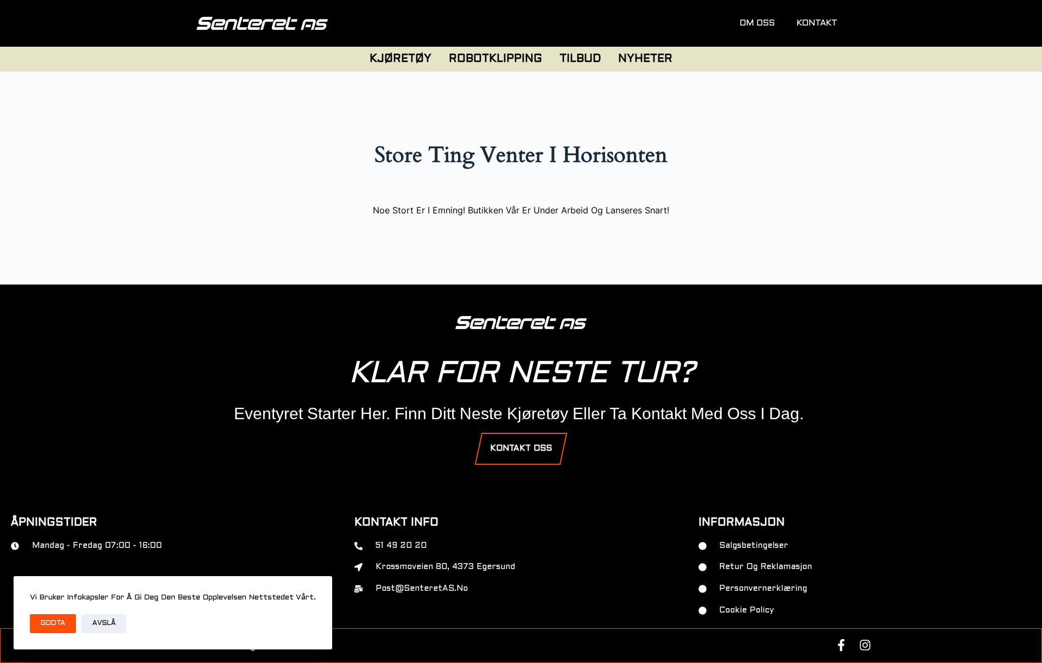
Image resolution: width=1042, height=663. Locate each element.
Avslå (104, 623)
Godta (53, 623)
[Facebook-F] (841, 645)
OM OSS (757, 23)
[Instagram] (865, 645)
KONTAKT (817, 23)
